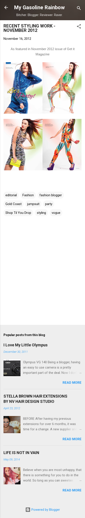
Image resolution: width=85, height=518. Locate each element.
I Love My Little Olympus (25, 345)
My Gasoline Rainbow (39, 7)
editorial (11, 195)
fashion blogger (50, 195)
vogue (56, 213)
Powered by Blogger (45, 510)
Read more (72, 383)
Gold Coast (13, 204)
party (48, 204)
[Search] (79, 9)
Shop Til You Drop (18, 213)
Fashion (28, 195)
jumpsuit (33, 204)
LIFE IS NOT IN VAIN (21, 452)
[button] (79, 27)
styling (41, 213)
